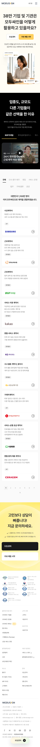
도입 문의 (12, 37)
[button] (36, 3)
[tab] (9, 135)
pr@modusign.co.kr (27, 717)
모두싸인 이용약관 (7, 734)
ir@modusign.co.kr (8, 717)
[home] (14, 3)
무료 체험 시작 (26, 37)
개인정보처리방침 (18, 734)
